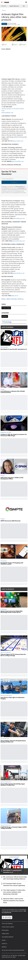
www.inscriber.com (18, 161)
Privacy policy (5, 930)
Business (4, 10)
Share (5, 44)
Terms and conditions (7, 923)
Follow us (16, 44)
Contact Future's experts (8, 927)
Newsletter (23, 44)
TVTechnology (12, 23)
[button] (2, 2)
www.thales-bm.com (18, 241)
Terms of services (19, 186)
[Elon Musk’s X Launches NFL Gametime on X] (14, 867)
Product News (6, 308)
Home (3, 299)
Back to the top (12, 299)
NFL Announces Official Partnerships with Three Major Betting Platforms (15, 878)
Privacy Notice (21, 188)
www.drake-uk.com (19, 218)
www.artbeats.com (7, 112)
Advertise (4, 947)
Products (4, 24)
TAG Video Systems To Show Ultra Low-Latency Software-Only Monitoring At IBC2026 (14, 892)
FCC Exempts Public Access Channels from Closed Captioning (14, 884)
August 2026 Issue (14, 6)
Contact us (4, 943)
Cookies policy (5, 933)
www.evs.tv (14, 295)
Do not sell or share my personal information (13, 950)
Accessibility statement (7, 937)
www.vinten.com (18, 141)
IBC (24, 6)
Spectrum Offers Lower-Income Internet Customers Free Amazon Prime (13, 900)
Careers (4, 940)
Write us (21, 299)
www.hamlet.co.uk (18, 273)
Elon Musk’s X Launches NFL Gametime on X (12, 871)
